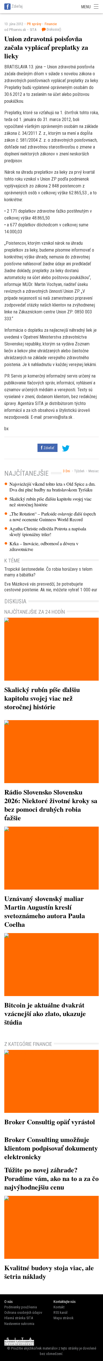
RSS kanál (61, 1312)
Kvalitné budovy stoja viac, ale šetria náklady (49, 1272)
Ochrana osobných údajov (23, 1312)
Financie (51, 24)
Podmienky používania (20, 1307)
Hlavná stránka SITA (18, 1318)
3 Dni (66, 471)
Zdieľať (48, 448)
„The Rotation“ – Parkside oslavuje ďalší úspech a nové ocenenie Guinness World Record (52, 516)
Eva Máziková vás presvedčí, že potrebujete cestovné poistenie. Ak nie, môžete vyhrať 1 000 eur (50, 586)
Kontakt (59, 1307)
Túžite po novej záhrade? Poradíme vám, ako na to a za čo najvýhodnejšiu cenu (51, 1178)
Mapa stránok (64, 1318)
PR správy (34, 24)
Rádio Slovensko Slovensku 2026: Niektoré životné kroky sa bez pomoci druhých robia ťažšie (50, 805)
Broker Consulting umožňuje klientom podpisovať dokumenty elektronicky (51, 1148)
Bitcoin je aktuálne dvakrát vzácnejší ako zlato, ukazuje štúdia (45, 1013)
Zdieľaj (17, 6)
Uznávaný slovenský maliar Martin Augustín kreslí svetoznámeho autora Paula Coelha (44, 911)
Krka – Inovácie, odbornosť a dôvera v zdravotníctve (43, 546)
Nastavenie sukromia (19, 1324)
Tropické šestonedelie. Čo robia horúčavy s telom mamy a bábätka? (48, 572)
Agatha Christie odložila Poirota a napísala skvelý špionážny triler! (47, 531)
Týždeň (79, 471)
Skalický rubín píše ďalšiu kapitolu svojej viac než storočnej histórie (50, 501)
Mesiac (93, 471)
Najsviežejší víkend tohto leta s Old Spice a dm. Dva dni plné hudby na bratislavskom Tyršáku (52, 487)
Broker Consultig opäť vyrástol (49, 1122)
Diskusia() (53, 29)
